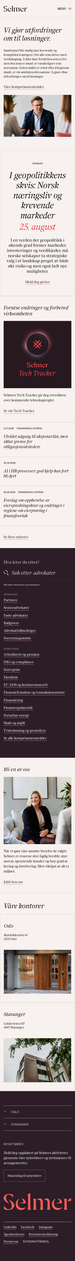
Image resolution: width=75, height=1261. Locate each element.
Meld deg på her (37, 282)
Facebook (27, 1227)
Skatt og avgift (14, 723)
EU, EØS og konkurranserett (26, 685)
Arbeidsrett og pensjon (22, 654)
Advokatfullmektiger (20, 630)
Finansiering (13, 700)
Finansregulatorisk (18, 707)
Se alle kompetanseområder (25, 738)
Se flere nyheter (16, 537)
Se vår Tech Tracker (19, 411)
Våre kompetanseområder (24, 87)
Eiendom (11, 677)
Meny (62, 8)
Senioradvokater (16, 607)
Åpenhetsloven (14, 1234)
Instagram (46, 1227)
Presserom (11, 1241)
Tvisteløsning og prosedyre (25, 730)
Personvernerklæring (43, 1234)
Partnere (10, 600)
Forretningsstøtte (17, 638)
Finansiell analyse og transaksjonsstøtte (34, 692)
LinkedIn (10, 1227)
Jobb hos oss (13, 882)
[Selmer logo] (15, 9)
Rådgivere (11, 623)
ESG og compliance (19, 662)
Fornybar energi (16, 715)
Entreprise (12, 669)
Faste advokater (16, 615)
